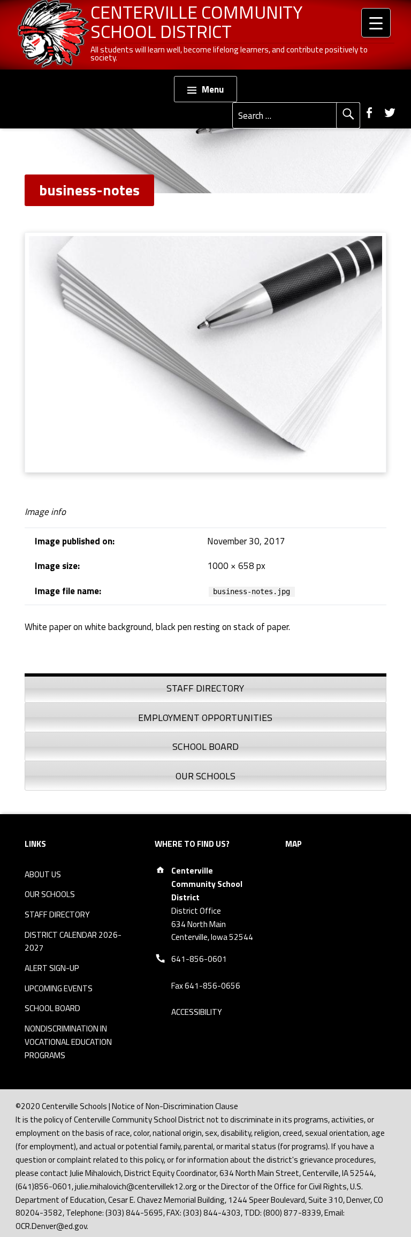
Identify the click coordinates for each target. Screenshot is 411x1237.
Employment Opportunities (205, 717)
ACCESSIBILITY (196, 1012)
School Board (205, 746)
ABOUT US (43, 874)
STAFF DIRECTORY (57, 914)
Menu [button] (213, 89)
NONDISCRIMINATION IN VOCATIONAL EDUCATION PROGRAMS (68, 1041)
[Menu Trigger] (376, 22)
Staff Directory (205, 688)
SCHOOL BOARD (52, 1008)
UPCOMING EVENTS (59, 988)
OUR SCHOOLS (50, 894)
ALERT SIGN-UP (52, 968)
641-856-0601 (199, 959)
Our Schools (205, 776)
